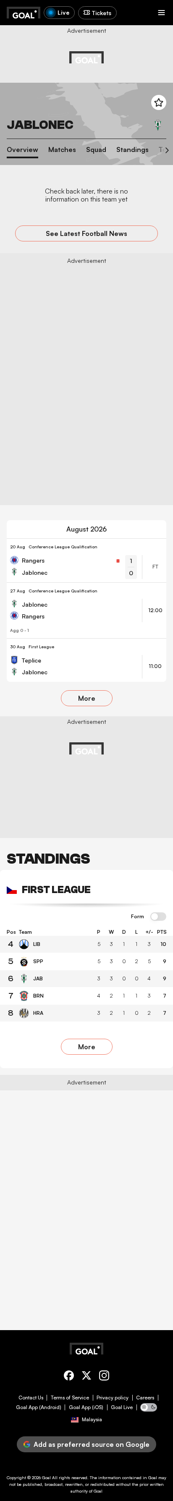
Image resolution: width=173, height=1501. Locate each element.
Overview (22, 150)
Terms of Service (70, 1398)
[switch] (158, 917)
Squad (96, 150)
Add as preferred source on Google (91, 1444)
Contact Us (30, 1398)
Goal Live (122, 1407)
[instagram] (104, 1377)
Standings (132, 150)
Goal (46, 1477)
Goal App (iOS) (86, 1407)
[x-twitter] (86, 1377)
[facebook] (69, 1377)
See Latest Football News (86, 233)
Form (137, 916)
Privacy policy (112, 1398)
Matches (62, 150)
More (86, 698)
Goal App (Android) (38, 1407)
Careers (145, 1398)
